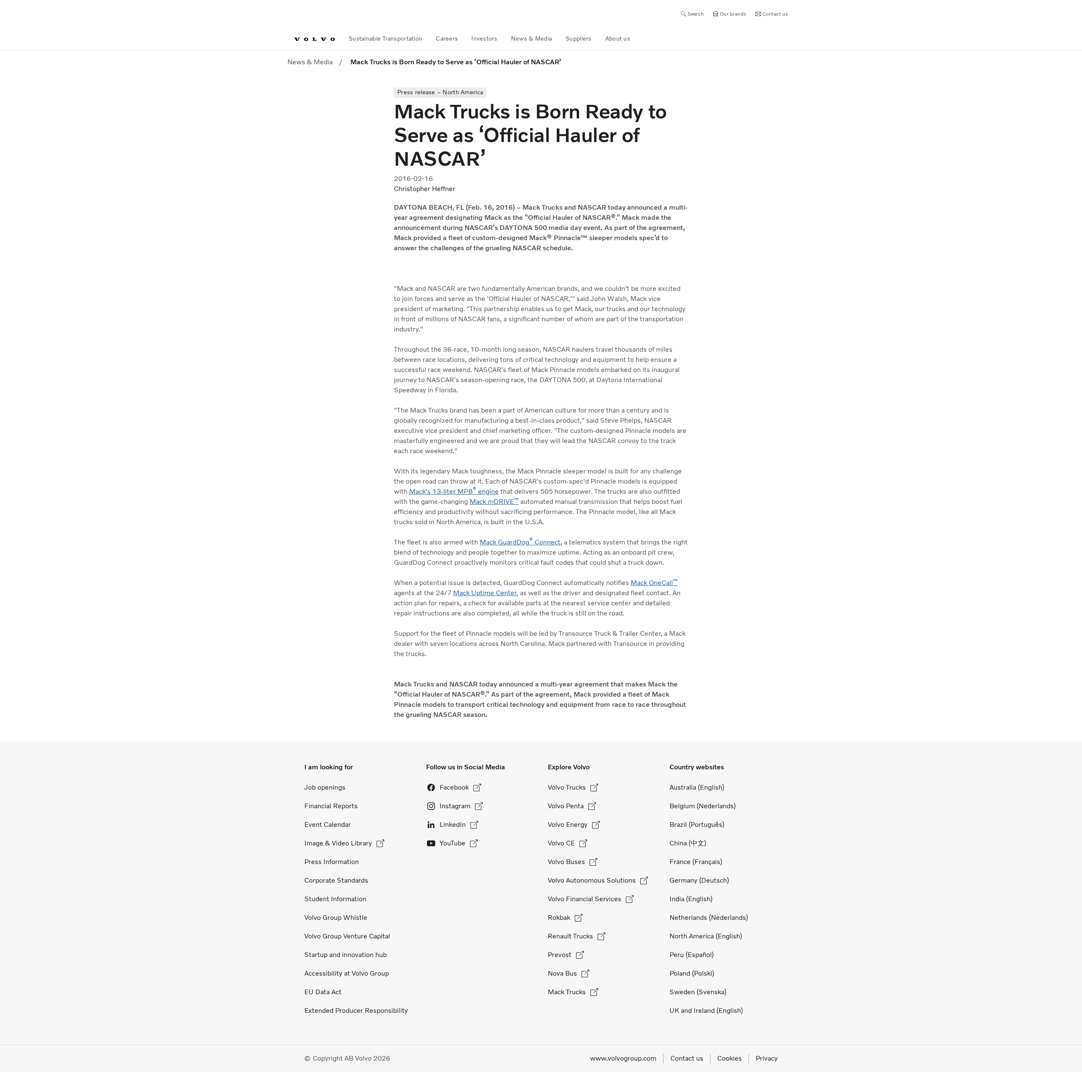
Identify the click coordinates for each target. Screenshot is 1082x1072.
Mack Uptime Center (484, 593)
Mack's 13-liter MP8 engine (454, 491)
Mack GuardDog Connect (520, 542)
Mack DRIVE (494, 502)
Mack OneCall (654, 583)
